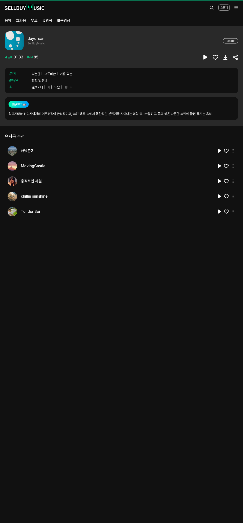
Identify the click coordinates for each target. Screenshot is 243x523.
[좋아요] (215, 57)
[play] (205, 57)
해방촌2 (27, 150)
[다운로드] (225, 57)
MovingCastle (33, 166)
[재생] (219, 150)
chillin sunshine (34, 196)
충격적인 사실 (31, 181)
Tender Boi (30, 211)
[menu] (236, 8)
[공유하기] (235, 57)
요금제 (224, 7)
